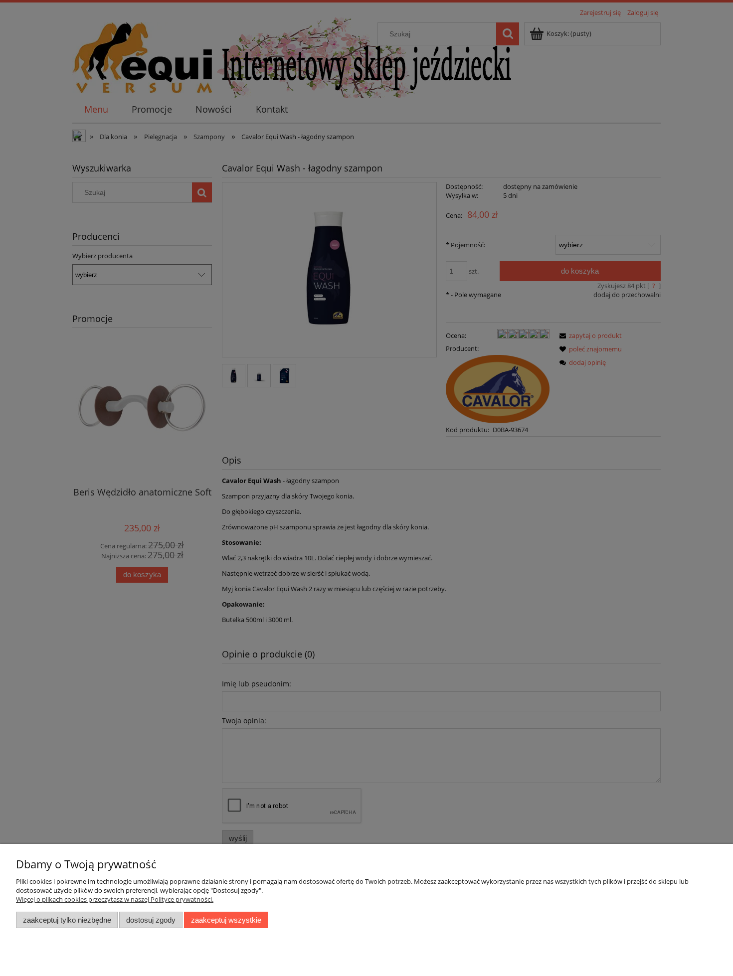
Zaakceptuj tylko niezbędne (67, 920)
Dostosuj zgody (151, 920)
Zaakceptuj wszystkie (226, 920)
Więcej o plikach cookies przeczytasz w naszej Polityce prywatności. (114, 899)
